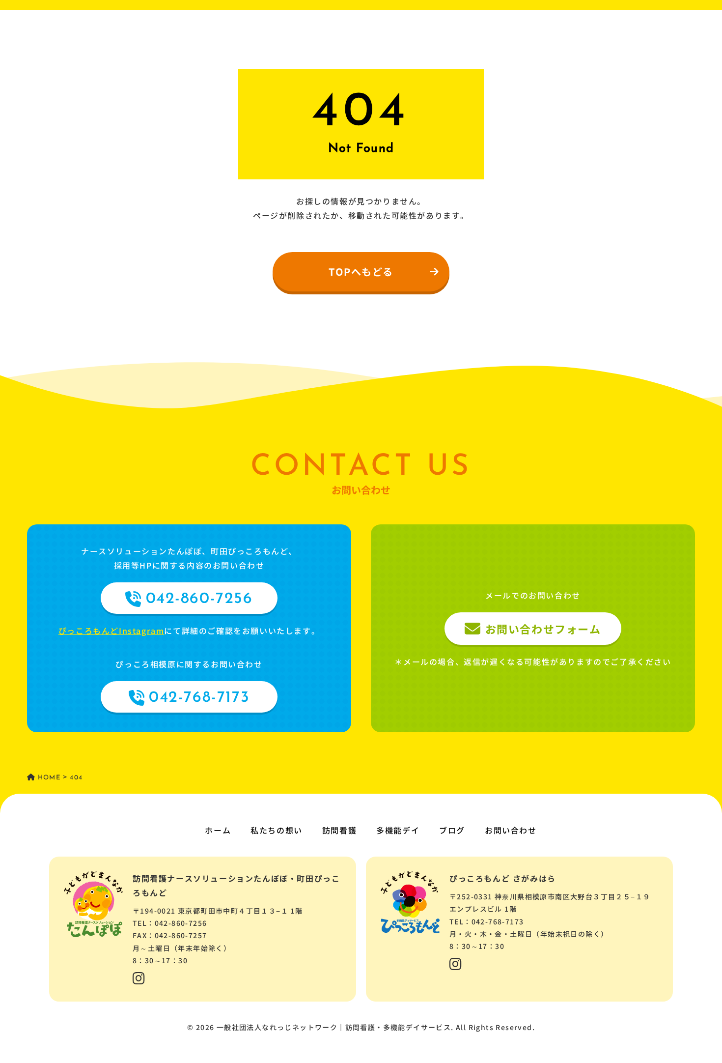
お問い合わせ (511, 830)
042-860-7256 (199, 599)
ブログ (452, 830)
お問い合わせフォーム (543, 628)
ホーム (218, 830)
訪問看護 (339, 830)
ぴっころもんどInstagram (111, 630)
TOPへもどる (361, 271)
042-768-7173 (199, 698)
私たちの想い (276, 830)
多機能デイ (397, 830)
